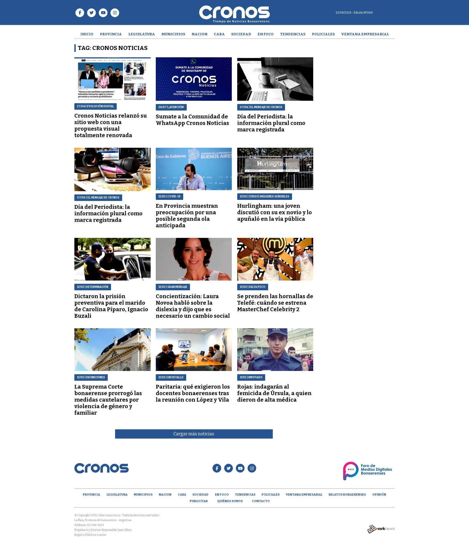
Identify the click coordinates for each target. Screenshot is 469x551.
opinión (379, 494)
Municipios (173, 34)
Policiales (323, 34)
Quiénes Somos (230, 501)
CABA (219, 34)
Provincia (111, 34)
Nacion (199, 34)
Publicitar (199, 501)
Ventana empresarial (365, 34)
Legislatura (141, 34)
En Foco (266, 34)
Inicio (86, 34)
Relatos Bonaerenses (347, 494)
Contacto (261, 501)
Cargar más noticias (193, 433)
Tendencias (292, 34)
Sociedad (241, 34)
